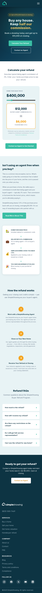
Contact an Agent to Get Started (21, 146)
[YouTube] (25, 582)
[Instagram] (4, 582)
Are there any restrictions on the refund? (21, 424)
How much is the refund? (21, 407)
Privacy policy (7, 564)
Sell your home (8, 525)
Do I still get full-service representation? (21, 434)
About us (5, 543)
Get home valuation (9, 529)
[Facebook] (11, 582)
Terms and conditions (10, 567)
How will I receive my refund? (21, 415)
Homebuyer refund (9, 533)
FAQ (3, 550)
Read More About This (14, 216)
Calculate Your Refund (20, 43)
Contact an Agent (21, 50)
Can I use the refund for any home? (21, 443)
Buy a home (6, 522)
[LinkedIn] (33, 582)
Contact (5, 546)
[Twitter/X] (18, 582)
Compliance (6, 571)
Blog (4, 560)
